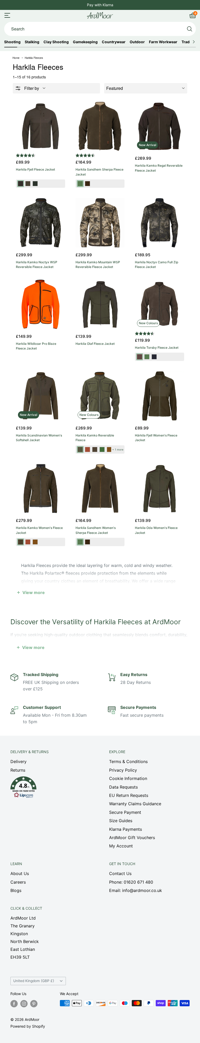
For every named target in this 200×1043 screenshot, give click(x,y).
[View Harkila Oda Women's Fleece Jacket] (159, 488)
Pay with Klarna (100, 5)
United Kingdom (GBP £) (33, 981)
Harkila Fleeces (34, 58)
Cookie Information (128, 778)
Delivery (18, 761)
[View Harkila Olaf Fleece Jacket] (100, 304)
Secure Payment (125, 812)
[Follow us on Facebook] (14, 1003)
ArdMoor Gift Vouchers (132, 837)
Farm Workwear (163, 42)
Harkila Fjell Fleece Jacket (35, 169)
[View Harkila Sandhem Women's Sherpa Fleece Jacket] (100, 488)
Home (16, 58)
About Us (19, 873)
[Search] (189, 29)
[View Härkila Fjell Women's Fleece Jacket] (159, 396)
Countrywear (114, 42)
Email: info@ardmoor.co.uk (135, 890)
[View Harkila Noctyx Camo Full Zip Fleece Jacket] (159, 222)
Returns (17, 770)
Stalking (32, 42)
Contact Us (120, 873)
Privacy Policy (123, 770)
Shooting (12, 42)
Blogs (15, 890)
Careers (18, 882)
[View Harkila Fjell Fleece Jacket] (40, 126)
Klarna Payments (125, 829)
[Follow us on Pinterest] (34, 1003)
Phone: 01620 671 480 (131, 882)
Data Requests (123, 787)
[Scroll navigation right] (193, 42)
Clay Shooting (56, 42)
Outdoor (137, 42)
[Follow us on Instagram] (24, 1003)
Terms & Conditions (128, 761)
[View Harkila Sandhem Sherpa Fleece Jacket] (100, 126)
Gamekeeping (85, 42)
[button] (50, 788)
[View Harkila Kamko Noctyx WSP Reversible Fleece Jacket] (40, 222)
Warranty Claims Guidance (135, 803)
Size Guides (120, 820)
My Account (121, 845)
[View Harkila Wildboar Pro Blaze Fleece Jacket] (40, 304)
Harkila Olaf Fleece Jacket (95, 344)
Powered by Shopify (27, 1026)
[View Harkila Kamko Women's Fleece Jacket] (40, 488)
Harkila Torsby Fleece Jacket (156, 347)
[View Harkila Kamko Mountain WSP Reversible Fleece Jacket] (100, 222)
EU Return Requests (128, 795)
